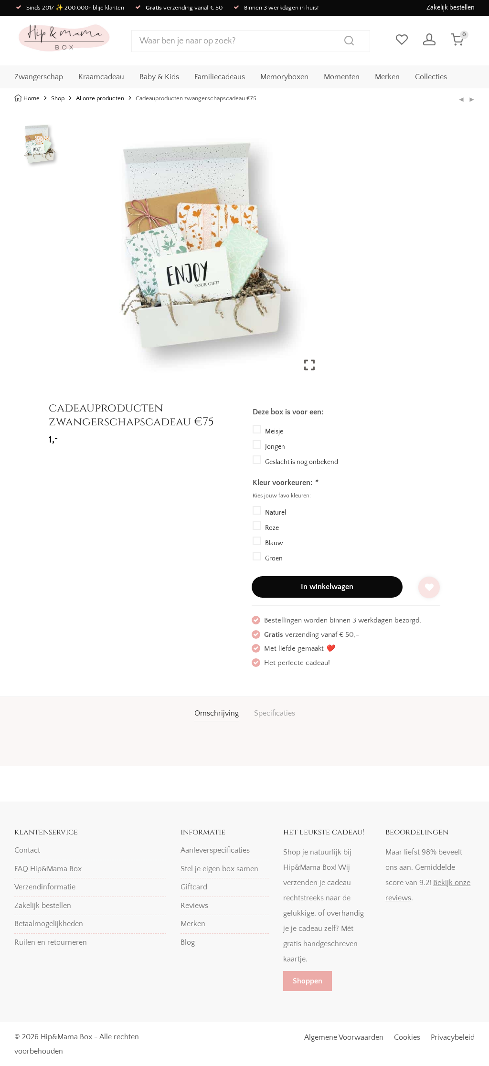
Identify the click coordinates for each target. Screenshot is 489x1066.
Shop (57, 98)
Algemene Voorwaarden (343, 1037)
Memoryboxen (284, 77)
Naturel (275, 513)
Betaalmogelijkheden (48, 923)
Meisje (274, 431)
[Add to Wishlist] (429, 587)
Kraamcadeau (101, 77)
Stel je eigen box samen (219, 869)
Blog (188, 942)
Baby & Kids (159, 77)
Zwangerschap (38, 77)
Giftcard (194, 887)
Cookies (407, 1037)
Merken (387, 77)
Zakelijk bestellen (450, 7)
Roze (272, 528)
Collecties (431, 77)
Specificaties (274, 713)
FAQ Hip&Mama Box (48, 869)
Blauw (274, 543)
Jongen (275, 447)
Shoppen (307, 981)
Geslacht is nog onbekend (301, 462)
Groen (274, 558)
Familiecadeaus (219, 77)
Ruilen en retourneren (50, 942)
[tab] (216, 713)
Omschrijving (216, 713)
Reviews (194, 905)
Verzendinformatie (44, 887)
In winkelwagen (327, 586)
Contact (27, 850)
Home (31, 98)
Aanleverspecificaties (215, 850)
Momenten (342, 77)
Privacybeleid (453, 1037)
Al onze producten (100, 98)
